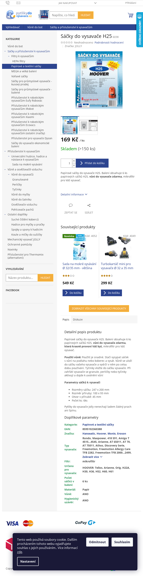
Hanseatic (88, 433)
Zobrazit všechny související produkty (99, 308)
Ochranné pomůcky (20, 244)
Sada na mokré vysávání (27, 164)
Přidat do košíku (95, 163)
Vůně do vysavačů (22, 174)
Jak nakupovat (68, 3)
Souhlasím (122, 542)
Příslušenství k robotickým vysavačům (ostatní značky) (28, 131)
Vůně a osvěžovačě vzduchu (25, 169)
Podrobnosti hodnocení (109, 42)
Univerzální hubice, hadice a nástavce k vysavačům (29, 158)
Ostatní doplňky (17, 214)
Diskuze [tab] (78, 319)
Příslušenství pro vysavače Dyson (31, 138)
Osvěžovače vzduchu (24, 204)
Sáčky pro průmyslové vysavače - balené (31, 91)
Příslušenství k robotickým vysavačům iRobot (27, 107)
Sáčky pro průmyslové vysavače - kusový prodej (31, 82)
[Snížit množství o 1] (74, 165)
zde (19, 552)
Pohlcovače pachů (22, 209)
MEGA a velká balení (24, 71)
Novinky (13, 249)
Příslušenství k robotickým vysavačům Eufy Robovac (27, 99)
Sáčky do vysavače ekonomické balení (30, 144)
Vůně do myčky (20, 194)
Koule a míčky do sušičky (26, 234)
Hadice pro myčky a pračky (28, 224)
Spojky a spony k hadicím (27, 229)
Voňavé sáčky (19, 76)
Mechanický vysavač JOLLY (24, 239)
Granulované (20, 179)
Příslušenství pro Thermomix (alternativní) (25, 256)
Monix (112, 433)
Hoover (101, 433)
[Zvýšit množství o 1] (74, 161)
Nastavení (28, 561)
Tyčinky (16, 189)
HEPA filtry (18, 61)
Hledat (85, 15)
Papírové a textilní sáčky (26, 66)
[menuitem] (12, 27)
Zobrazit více (90, 457)
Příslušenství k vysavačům (24, 151)
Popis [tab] (66, 319)
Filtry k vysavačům (22, 56)
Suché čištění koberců (25, 219)
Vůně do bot (15, 46)
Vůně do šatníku (21, 199)
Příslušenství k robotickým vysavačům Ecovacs (27, 123)
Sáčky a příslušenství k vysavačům (29, 51)
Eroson (121, 433)
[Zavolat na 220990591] (11, 2)
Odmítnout (97, 542)
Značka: (73, 46)
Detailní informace (72, 194)
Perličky (17, 184)
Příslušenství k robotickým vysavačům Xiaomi (27, 115)
